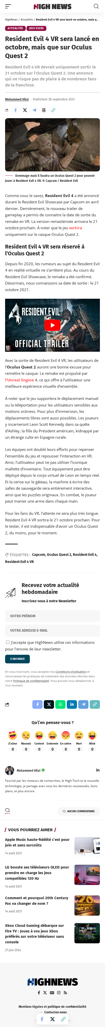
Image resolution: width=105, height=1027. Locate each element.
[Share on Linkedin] (72, 704)
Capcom (38, 555)
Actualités (27, 19)
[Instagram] (59, 992)
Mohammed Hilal (17, 99)
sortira (75, 227)
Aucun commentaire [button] (81, 811)
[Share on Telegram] (34, 110)
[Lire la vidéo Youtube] (52, 325)
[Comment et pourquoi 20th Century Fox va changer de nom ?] (87, 905)
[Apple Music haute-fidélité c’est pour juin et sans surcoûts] (87, 847)
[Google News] (52, 992)
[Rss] (65, 992)
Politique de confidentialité (31, 681)
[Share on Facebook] (15, 110)
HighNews (11, 19)
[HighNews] (53, 6)
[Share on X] (25, 110)
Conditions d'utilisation (71, 672)
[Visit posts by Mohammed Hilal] (9, 770)
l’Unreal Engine (19, 379)
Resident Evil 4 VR (19, 562)
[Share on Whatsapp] (60, 704)
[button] (9, 6)
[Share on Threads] (44, 110)
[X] (45, 992)
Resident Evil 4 (85, 555)
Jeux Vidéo (36, 28)
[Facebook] (38, 992)
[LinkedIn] (98, 770)
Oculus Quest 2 (59, 555)
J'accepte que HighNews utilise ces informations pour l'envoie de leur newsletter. (50, 645)
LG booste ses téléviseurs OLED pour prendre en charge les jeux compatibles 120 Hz (37, 873)
